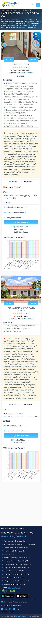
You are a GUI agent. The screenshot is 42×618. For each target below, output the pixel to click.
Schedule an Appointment (16, 207)
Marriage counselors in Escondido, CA (17, 558)
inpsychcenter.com (14, 218)
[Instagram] (10, 609)
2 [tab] (20, 298)
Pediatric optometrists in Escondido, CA (17, 564)
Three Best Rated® (19, 616)
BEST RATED (5, 10)
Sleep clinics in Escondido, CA (14, 571)
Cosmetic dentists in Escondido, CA (16, 548)
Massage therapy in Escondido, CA (16, 561)
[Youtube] (14, 609)
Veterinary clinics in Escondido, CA (16, 577)
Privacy (4, 612)
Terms (11, 612)
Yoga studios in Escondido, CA (14, 584)
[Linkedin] (18, 609)
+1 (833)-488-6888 (15, 605)
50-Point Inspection (8, 23)
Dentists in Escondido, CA (13, 554)
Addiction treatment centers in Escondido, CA (19, 544)
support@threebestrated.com (17, 602)
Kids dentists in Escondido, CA (14, 551)
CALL (9, 60)
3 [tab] (22, 298)
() (26, 67)
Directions (29, 73)
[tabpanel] (21, 46)
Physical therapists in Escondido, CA (16, 568)
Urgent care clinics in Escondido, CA (16, 574)
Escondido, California (14, 536)
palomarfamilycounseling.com (17, 431)
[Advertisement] (21, 505)
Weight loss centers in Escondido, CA (17, 581)
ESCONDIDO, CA (16, 10)
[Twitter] (6, 609)
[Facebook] (2, 609)
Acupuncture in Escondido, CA (14, 541)
